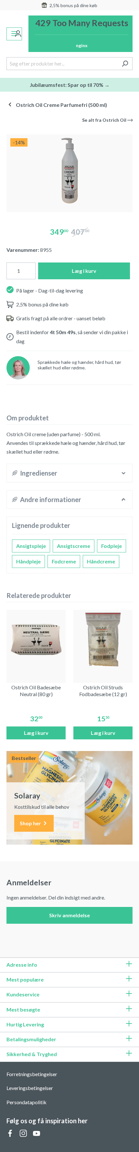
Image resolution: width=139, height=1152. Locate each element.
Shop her (31, 823)
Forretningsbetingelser (31, 1074)
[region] (69, 170)
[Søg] (125, 63)
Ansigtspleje (31, 546)
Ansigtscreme (73, 546)
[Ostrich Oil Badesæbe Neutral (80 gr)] (36, 639)
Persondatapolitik (26, 1102)
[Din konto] (18, 33)
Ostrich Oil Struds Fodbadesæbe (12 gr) (103, 690)
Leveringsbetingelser (29, 1088)
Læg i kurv (84, 271)
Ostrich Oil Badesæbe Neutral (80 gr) (36, 690)
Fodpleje (111, 546)
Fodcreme (64, 561)
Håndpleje (28, 561)
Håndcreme (101, 561)
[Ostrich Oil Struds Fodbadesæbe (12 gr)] (103, 639)
